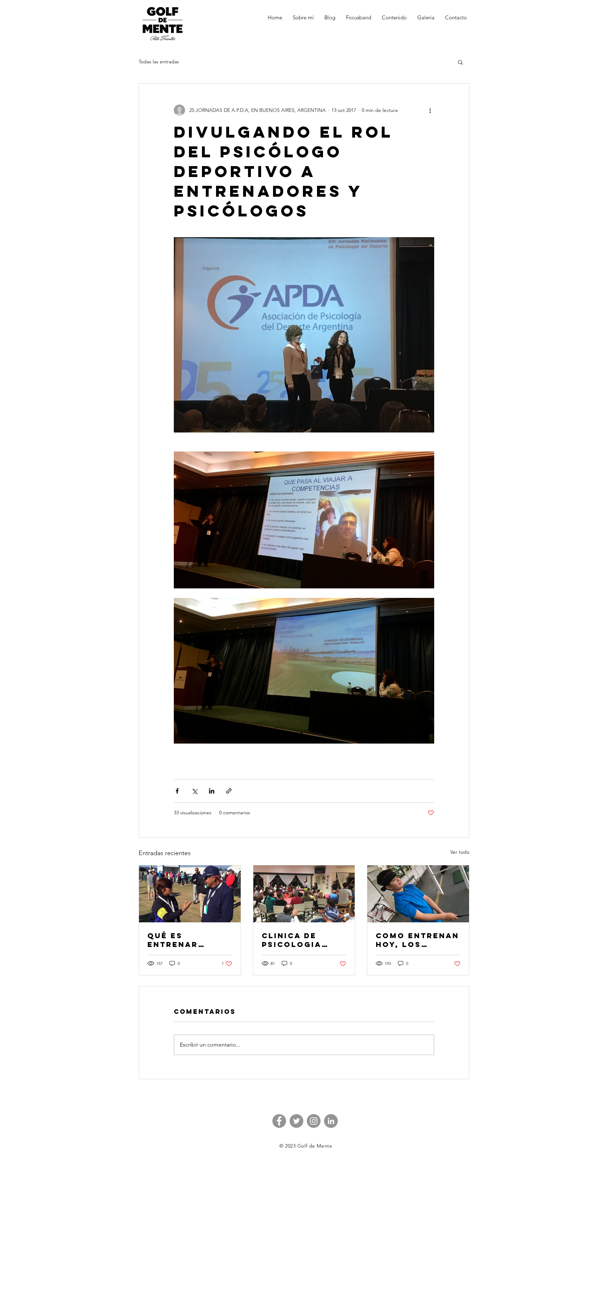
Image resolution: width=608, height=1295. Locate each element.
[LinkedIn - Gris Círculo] (331, 1121)
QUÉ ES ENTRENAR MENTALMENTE (182, 940)
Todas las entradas (159, 61)
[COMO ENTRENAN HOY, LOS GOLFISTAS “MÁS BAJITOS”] (418, 893)
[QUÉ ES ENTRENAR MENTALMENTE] (190, 893)
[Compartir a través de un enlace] (229, 791)
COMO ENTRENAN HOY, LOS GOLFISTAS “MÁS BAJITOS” (417, 940)
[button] (460, 62)
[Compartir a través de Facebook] (177, 791)
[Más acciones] (430, 110)
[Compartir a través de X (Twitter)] (194, 791)
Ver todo (459, 852)
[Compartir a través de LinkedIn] (211, 791)
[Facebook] (279, 1121)
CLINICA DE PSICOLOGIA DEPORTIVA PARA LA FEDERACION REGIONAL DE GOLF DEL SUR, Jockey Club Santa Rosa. (303, 940)
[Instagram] (314, 1121)
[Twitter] (296, 1121)
